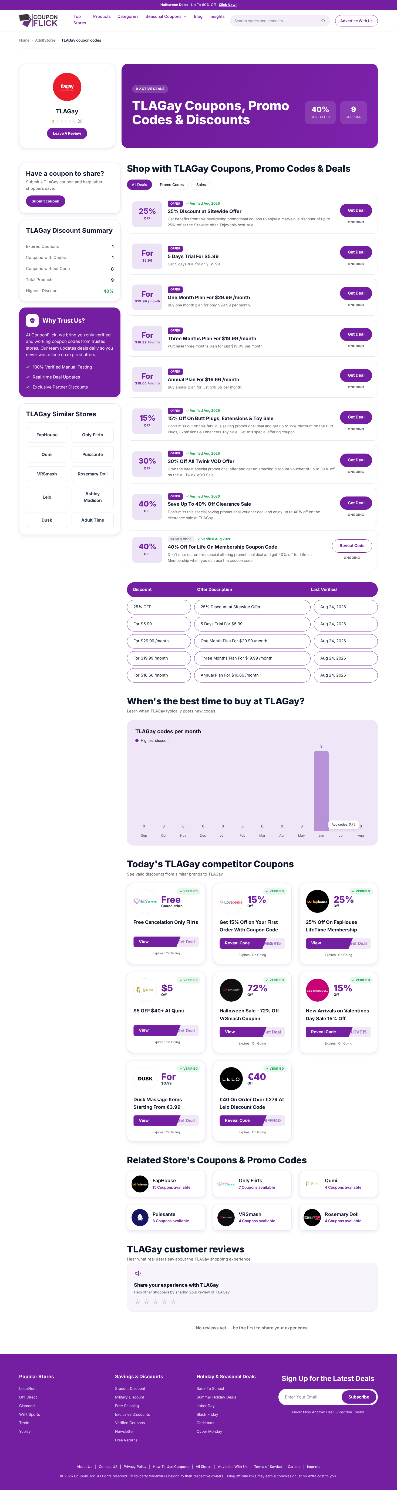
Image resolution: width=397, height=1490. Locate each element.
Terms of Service (268, 1467)
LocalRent (28, 1388)
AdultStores (45, 40)
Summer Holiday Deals (216, 1397)
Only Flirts (92, 434)
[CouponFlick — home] (38, 20)
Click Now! (228, 5)
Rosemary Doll (92, 474)
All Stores (203, 1467)
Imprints (313, 1467)
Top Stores (79, 19)
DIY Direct (28, 1397)
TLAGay (67, 111)
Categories (128, 16)
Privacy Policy (135, 1467)
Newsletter (124, 1431)
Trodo (24, 1423)
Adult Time (92, 520)
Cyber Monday (209, 1431)
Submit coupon (45, 201)
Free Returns (126, 1440)
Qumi (47, 454)
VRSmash (47, 474)
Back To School (210, 1388)
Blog (198, 16)
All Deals (139, 185)
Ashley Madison (93, 497)
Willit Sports (29, 1414)
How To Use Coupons (171, 1467)
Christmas (205, 1423)
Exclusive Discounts (132, 1414)
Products (102, 16)
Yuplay (25, 1431)
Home (24, 40)
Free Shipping (127, 1406)
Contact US (108, 1467)
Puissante (92, 454)
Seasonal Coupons (163, 16)
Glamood (27, 1406)
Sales (201, 185)
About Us (84, 1467)
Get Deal (356, 210)
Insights (217, 16)
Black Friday (207, 1414)
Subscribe (358, 1397)
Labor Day (206, 1406)
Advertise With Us (356, 21)
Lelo (47, 497)
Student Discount (130, 1388)
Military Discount (129, 1397)
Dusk (47, 520)
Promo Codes (172, 185)
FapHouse (47, 434)
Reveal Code (352, 545)
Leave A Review (67, 133)
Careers (294, 1467)
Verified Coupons (130, 1423)
